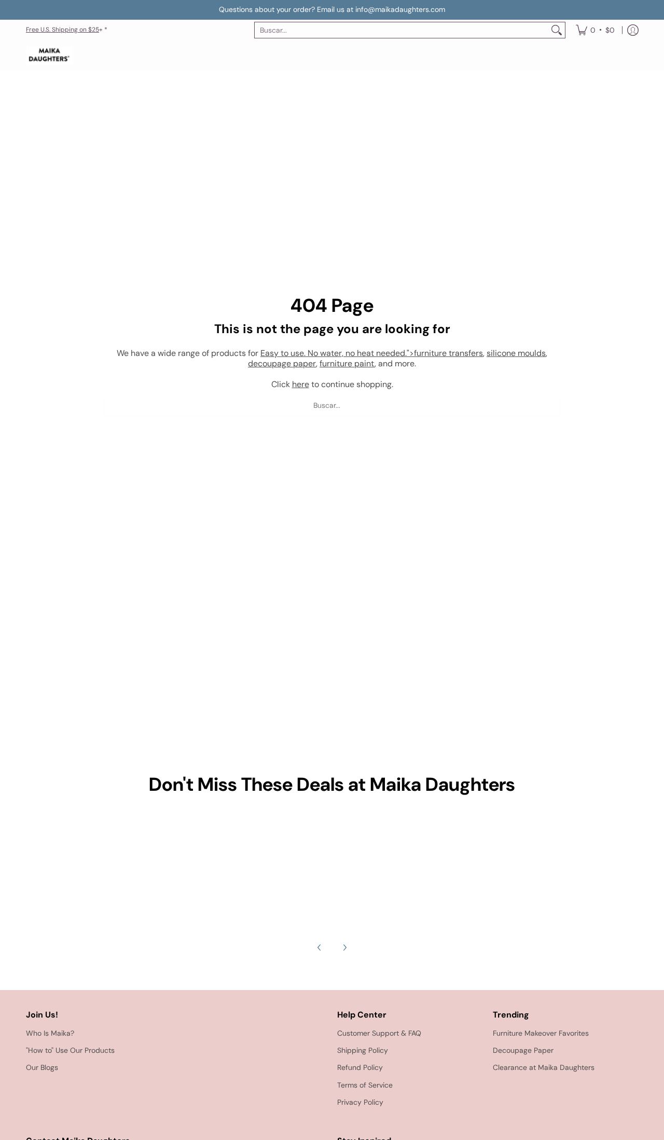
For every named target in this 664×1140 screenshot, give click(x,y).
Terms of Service (365, 1085)
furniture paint (347, 363)
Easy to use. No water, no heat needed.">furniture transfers (371, 353)
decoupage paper (282, 363)
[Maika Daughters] (49, 56)
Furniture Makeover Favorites (541, 1033)
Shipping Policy (362, 1050)
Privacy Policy (360, 1102)
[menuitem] (595, 30)
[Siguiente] (344, 947)
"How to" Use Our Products (70, 1050)
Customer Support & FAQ (379, 1033)
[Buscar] (556, 30)
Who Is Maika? (50, 1033)
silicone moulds (516, 353)
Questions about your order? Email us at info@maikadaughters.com (332, 9)
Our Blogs (42, 1067)
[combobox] (401, 30)
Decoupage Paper (523, 1050)
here (300, 384)
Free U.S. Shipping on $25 (62, 29)
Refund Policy (360, 1067)
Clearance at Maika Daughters (543, 1067)
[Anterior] (319, 947)
